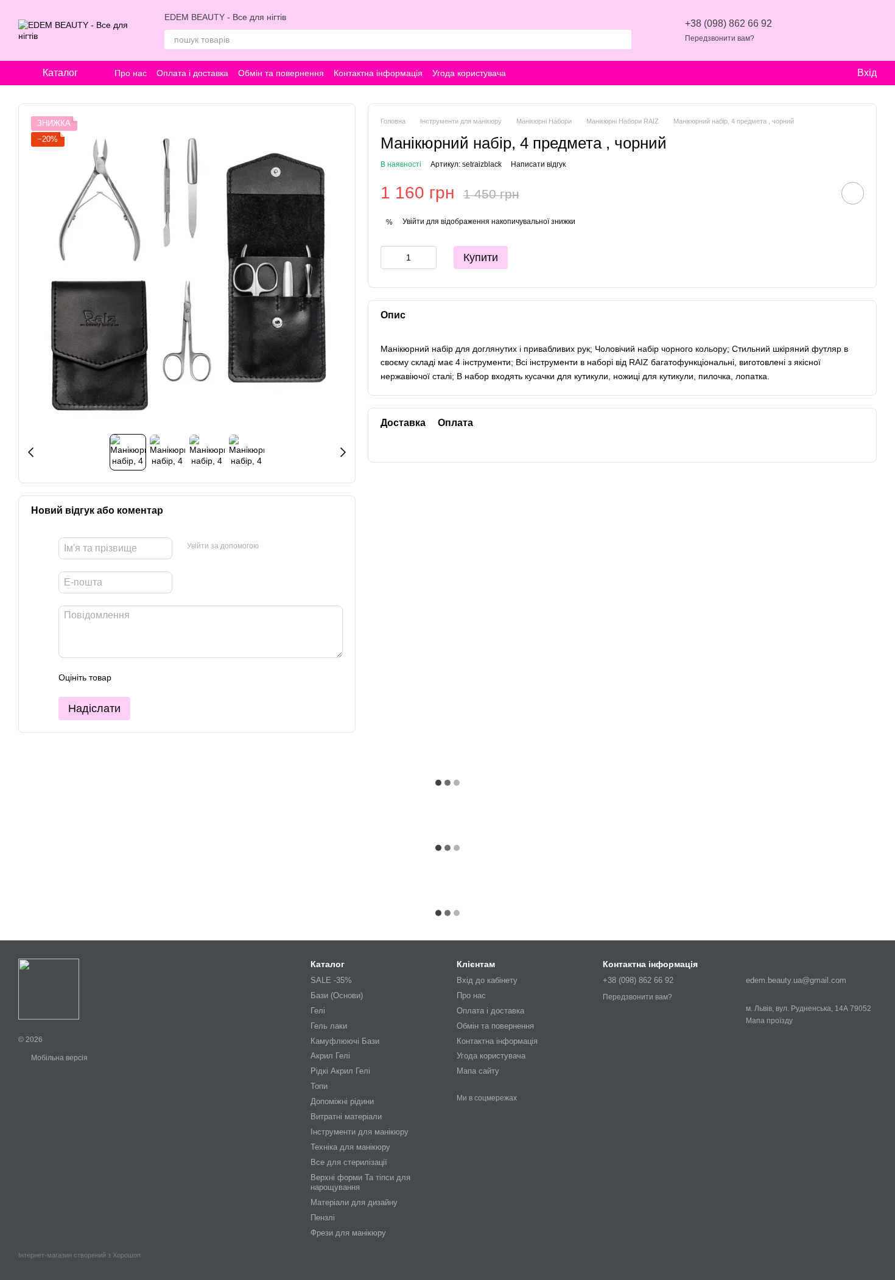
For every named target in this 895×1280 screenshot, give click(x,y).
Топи (319, 1086)
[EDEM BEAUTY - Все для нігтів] (48, 988)
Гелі (318, 1010)
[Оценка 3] (170, 677)
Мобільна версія (58, 1058)
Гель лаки (329, 1025)
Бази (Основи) (337, 995)
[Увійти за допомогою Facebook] (272, 546)
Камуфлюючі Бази (345, 1041)
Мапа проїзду (769, 1020)
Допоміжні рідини (342, 1101)
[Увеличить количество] (427, 257)
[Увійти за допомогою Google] (291, 546)
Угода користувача (469, 73)
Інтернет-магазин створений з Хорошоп (79, 1255)
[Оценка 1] (131, 677)
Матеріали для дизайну (354, 1202)
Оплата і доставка (192, 73)
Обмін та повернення (281, 73)
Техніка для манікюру (350, 1147)
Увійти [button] (413, 221)
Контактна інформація (378, 73)
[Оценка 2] (151, 677)
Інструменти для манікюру (360, 1131)
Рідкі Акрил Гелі (340, 1070)
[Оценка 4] (190, 677)
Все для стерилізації (349, 1162)
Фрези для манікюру (348, 1232)
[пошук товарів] (621, 39)
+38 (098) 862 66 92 (728, 23)
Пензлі (323, 1217)
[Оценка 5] (209, 677)
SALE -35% (331, 980)
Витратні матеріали (346, 1116)
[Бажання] (803, 30)
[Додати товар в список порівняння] (818, 193)
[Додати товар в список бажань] (852, 193)
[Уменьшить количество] (389, 257)
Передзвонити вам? (719, 38)
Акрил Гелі (330, 1055)
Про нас (130, 73)
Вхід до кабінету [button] (487, 980)
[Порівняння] (835, 30)
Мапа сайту (478, 1070)
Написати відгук (538, 164)
